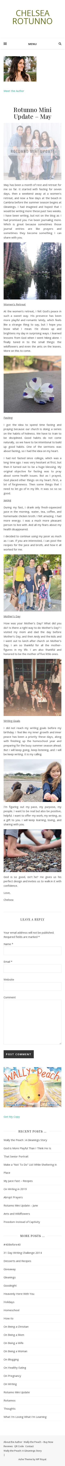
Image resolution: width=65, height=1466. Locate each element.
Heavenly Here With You (19, 1293)
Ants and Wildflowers (17, 1213)
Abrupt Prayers (13, 1197)
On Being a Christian (16, 1326)
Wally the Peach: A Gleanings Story (23, 1450)
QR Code (19, 1446)
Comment (10, 997)
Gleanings (10, 1277)
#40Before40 (12, 1244)
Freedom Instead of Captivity (22, 1222)
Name (8, 944)
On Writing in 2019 (15, 1189)
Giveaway (10, 1269)
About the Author (13, 1442)
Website (9, 979)
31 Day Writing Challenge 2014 (23, 1252)
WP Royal (41, 1459)
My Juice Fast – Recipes (18, 1181)
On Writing (10, 1384)
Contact (29, 1446)
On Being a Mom (14, 1335)
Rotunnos (10, 1400)
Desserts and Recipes (17, 1261)
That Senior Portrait (16, 1156)
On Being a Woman (15, 1351)
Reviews (8, 1446)
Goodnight (10, 1285)
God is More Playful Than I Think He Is (27, 1148)
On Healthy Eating (15, 1367)
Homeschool (11, 1310)
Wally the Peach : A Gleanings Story (25, 1140)
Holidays (9, 1302)
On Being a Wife (13, 1343)
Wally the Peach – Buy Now (38, 1442)
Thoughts (10, 1408)
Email (8, 961)
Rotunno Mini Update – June (21, 1205)
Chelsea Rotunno (32, 17)
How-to (8, 1318)
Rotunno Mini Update (17, 1392)
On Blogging (11, 1359)
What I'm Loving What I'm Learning (25, 1417)
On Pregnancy (12, 1376)
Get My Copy (12, 1116)
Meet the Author (14, 91)
